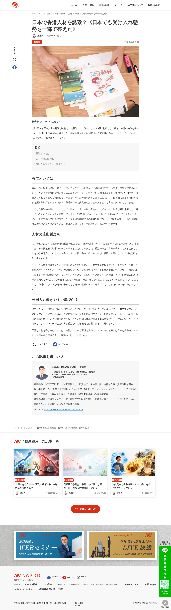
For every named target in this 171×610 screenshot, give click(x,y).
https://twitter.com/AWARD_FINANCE (63, 409)
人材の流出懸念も (45, 158)
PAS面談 (84, 584)
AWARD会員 (74, 584)
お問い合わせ (154, 5)
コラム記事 (104, 5)
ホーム (74, 5)
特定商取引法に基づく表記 (51, 589)
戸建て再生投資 (97, 584)
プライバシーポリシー (24, 589)
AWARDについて (135, 5)
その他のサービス (113, 584)
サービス (118, 5)
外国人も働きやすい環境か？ (50, 164)
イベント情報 (88, 5)
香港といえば (42, 153)
